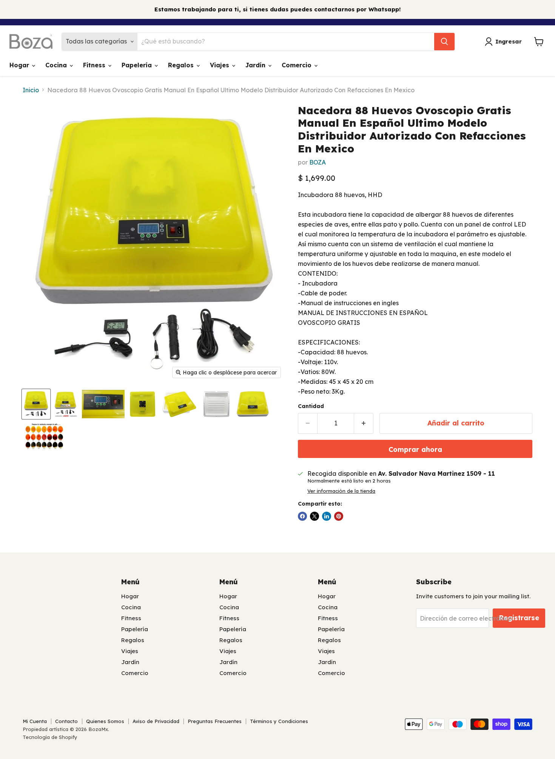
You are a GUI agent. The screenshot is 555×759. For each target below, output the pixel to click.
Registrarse (519, 617)
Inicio (31, 90)
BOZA (317, 162)
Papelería (138, 65)
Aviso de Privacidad (156, 721)
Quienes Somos (105, 721)
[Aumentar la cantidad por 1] (363, 423)
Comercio (297, 65)
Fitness (95, 65)
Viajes (220, 65)
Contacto (66, 721)
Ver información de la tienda (341, 491)
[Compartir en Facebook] (302, 516)
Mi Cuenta (35, 721)
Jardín (256, 65)
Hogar (20, 65)
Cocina (57, 65)
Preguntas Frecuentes (215, 721)
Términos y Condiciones (279, 721)
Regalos (182, 65)
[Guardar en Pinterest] (338, 516)
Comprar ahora (415, 449)
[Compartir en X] (314, 516)
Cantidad (311, 406)
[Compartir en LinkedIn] (326, 516)
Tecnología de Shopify (50, 737)
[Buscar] (444, 41)
